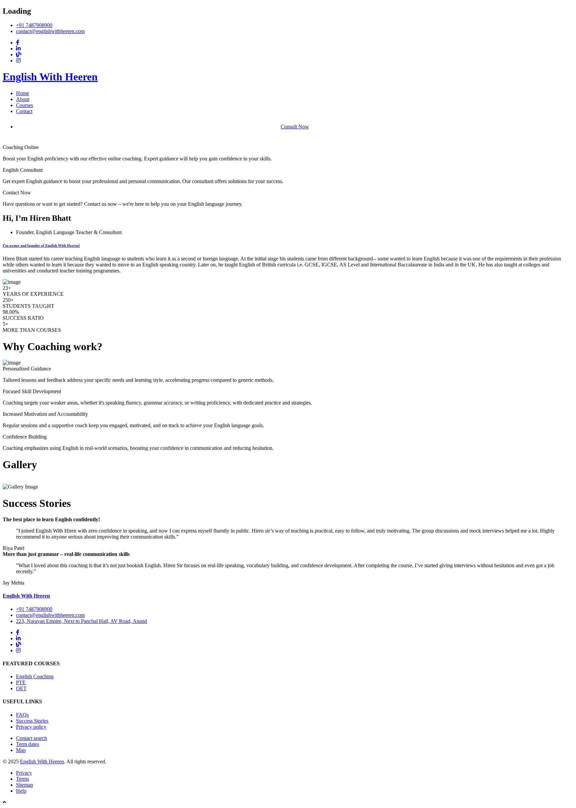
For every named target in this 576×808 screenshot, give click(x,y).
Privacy (24, 773)
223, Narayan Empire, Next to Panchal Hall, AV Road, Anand (81, 621)
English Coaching (35, 676)
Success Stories (32, 721)
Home (22, 93)
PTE (21, 682)
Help (21, 791)
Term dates (27, 744)
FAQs (22, 715)
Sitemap (24, 785)
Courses (24, 105)
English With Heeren (50, 77)
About (22, 99)
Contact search (31, 738)
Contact (24, 111)
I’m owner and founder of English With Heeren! (41, 245)
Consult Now (295, 126)
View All (12, 481)
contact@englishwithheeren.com (50, 31)
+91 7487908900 (34, 25)
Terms (22, 779)
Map (21, 750)
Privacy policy (31, 727)
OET (21, 688)
